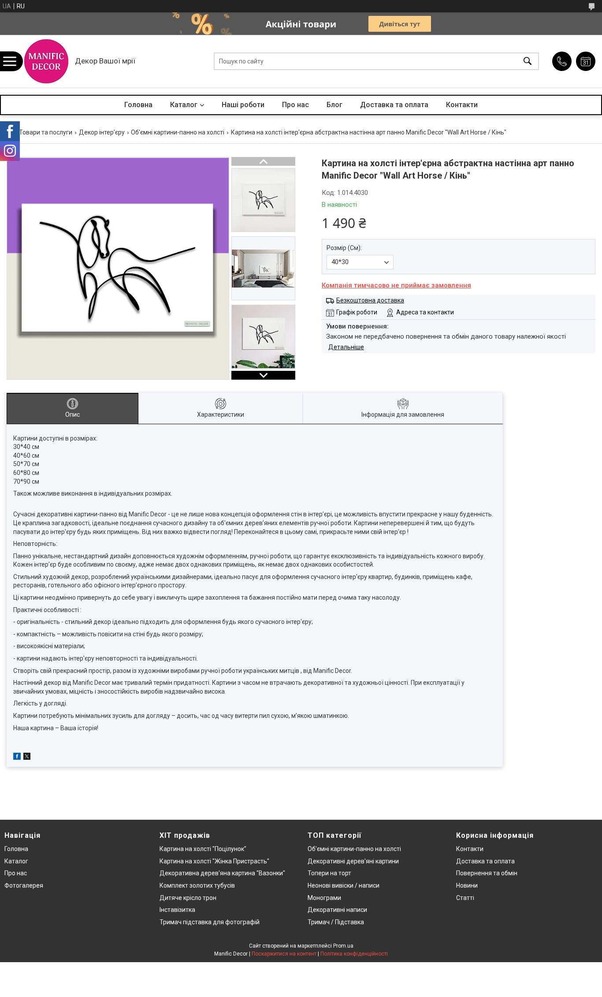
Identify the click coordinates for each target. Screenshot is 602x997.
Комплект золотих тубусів (197, 885)
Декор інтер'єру (102, 132)
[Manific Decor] (46, 61)
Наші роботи (243, 105)
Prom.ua (343, 946)
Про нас (295, 105)
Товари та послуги (45, 132)
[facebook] (17, 757)
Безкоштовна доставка (370, 300)
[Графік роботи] (585, 61)
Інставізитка (177, 909)
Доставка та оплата (394, 105)
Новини (467, 885)
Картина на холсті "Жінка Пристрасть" (214, 861)
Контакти (462, 105)
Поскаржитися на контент (284, 954)
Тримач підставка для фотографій (210, 922)
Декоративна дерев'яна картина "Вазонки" (222, 873)
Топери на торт (329, 873)
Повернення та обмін (486, 873)
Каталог (183, 105)
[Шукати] (527, 61)
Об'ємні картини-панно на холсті (177, 132)
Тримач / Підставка (336, 922)
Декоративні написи (337, 909)
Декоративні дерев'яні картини (353, 861)
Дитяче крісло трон (188, 897)
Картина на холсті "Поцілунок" (203, 848)
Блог (334, 105)
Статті (465, 897)
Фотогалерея (23, 885)
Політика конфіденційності (354, 954)
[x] (26, 757)
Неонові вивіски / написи (343, 885)
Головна (138, 105)
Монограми (324, 897)
